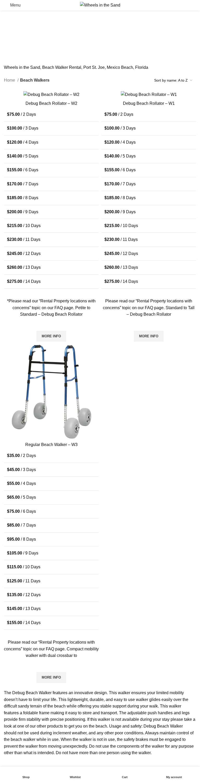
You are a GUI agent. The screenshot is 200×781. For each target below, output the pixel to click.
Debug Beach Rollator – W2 (51, 103)
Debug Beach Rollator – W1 (149, 103)
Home (10, 80)
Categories (66, 27)
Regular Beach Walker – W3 (51, 444)
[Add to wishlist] (51, 324)
